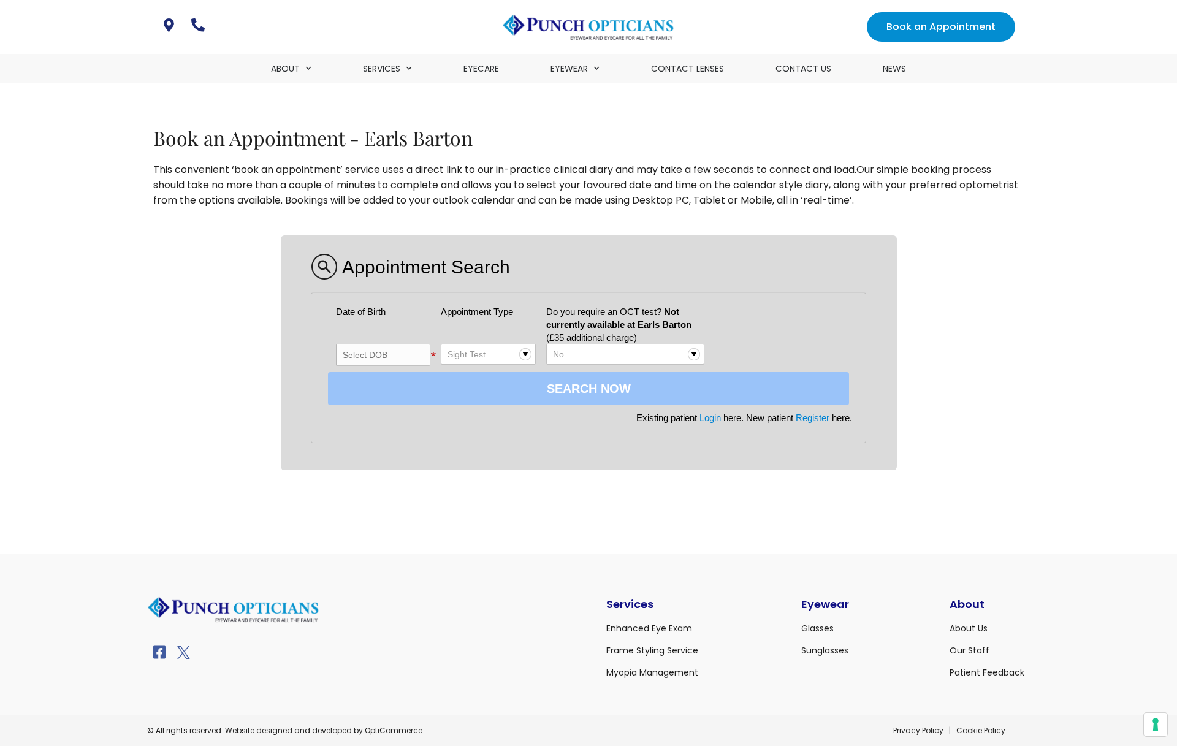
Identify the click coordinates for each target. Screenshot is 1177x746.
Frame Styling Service (652, 650)
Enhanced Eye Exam (649, 628)
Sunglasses (824, 650)
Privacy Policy (918, 730)
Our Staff (969, 650)
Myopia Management (652, 672)
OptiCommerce (393, 730)
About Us (969, 628)
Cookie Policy (980, 730)
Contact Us (803, 69)
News (894, 69)
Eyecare (481, 69)
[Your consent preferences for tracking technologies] (1155, 724)
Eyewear (569, 69)
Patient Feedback (987, 672)
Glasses (817, 628)
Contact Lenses (687, 69)
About (285, 69)
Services (381, 69)
